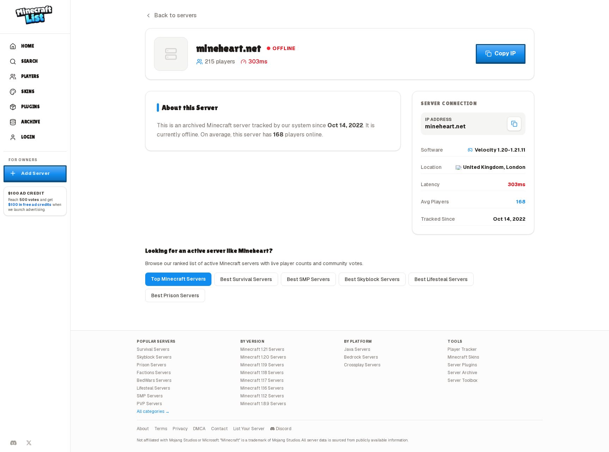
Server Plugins (462, 365)
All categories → (153, 411)
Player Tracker (462, 349)
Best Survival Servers (246, 279)
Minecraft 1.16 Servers (261, 388)
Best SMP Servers (308, 279)
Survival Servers (153, 349)
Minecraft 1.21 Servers (262, 349)
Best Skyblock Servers (372, 279)
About (143, 429)
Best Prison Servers (175, 295)
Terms (160, 429)
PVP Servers (149, 404)
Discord (283, 429)
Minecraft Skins (463, 357)
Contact (219, 429)
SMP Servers (149, 396)
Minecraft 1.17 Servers (261, 380)
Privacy (180, 429)
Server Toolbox (463, 380)
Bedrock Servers (361, 357)
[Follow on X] (29, 442)
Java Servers (357, 349)
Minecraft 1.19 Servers (262, 365)
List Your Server (249, 429)
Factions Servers (154, 372)
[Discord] (13, 442)
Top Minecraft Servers (178, 279)
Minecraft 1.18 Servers (261, 372)
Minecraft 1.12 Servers (262, 396)
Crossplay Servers (362, 365)
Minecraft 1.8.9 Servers (263, 404)
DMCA (199, 429)
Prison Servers (151, 365)
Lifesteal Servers (153, 388)
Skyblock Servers (154, 357)
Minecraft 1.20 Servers (263, 357)
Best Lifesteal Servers (441, 279)
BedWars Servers (154, 380)
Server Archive (462, 372)
